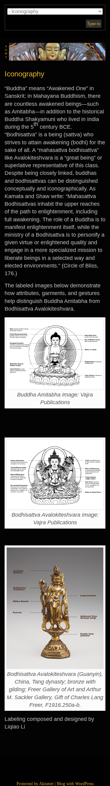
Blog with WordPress (75, 783)
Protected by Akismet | (36, 783)
